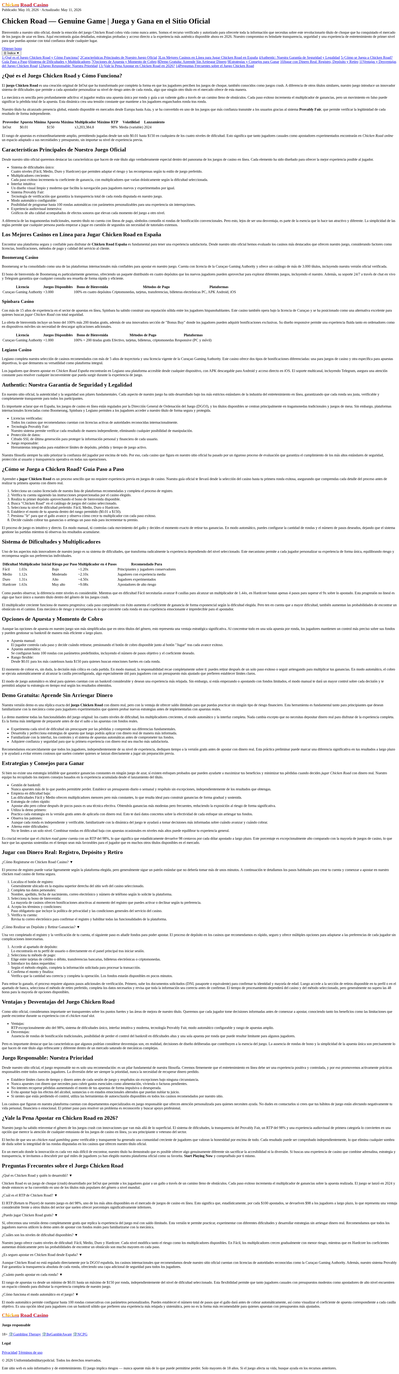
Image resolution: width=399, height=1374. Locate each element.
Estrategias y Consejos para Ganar (253, 62)
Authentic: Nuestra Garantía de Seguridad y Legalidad (299, 57)
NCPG (80, 1334)
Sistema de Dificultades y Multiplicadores (59, 62)
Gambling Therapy (25, 1334)
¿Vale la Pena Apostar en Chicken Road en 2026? (137, 66)
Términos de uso (30, 1352)
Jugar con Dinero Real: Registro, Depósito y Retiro (319, 62)
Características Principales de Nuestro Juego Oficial (118, 57)
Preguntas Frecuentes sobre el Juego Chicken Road (215, 66)
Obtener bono (12, 48)
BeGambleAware (57, 1334)
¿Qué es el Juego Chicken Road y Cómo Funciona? (40, 57)
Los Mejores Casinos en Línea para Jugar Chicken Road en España (208, 57)
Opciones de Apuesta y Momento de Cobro (124, 62)
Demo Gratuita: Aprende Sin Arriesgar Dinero (192, 62)
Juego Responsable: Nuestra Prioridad (68, 66)
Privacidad (9, 1352)
